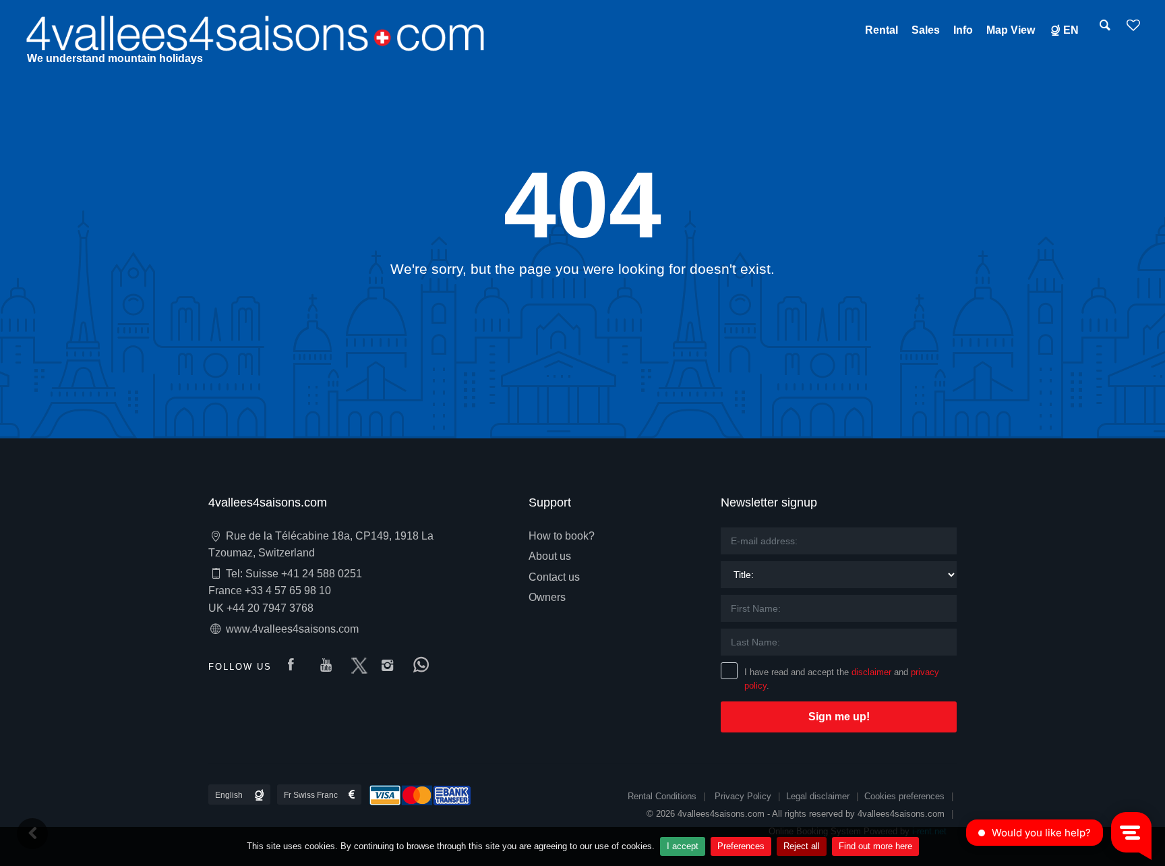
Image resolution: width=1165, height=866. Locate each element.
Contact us (554, 577)
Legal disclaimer (817, 796)
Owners (547, 597)
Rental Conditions (662, 796)
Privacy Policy (743, 796)
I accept (682, 846)
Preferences (741, 846)
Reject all (801, 846)
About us (550, 556)
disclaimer (871, 672)
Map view (1010, 30)
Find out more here (875, 846)
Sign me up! (839, 716)
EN (1071, 30)
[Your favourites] (1133, 30)
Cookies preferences (904, 796)
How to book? (562, 536)
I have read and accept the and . (841, 679)
